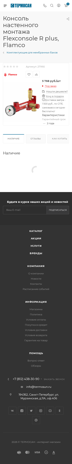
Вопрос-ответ (36, 360)
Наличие (14, 138)
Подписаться (58, 210)
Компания (35, 266)
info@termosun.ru (38, 387)
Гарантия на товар (36, 340)
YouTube (50, 411)
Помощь (36, 353)
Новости (36, 278)
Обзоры (36, 365)
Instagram (41, 411)
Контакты (36, 283)
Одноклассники (60, 411)
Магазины (36, 309)
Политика (36, 314)
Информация (36, 301)
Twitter (31, 411)
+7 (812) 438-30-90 (26, 379)
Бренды (36, 253)
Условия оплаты (36, 319)
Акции (36, 238)
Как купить (59, 138)
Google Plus (36, 420)
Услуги (36, 245)
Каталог (36, 230)
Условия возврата (36, 335)
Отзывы (35, 138)
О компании (36, 273)
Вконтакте (12, 411)
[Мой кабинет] (58, 6)
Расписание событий (36, 289)
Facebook (22, 411)
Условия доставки (36, 329)
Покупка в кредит (36, 324)
